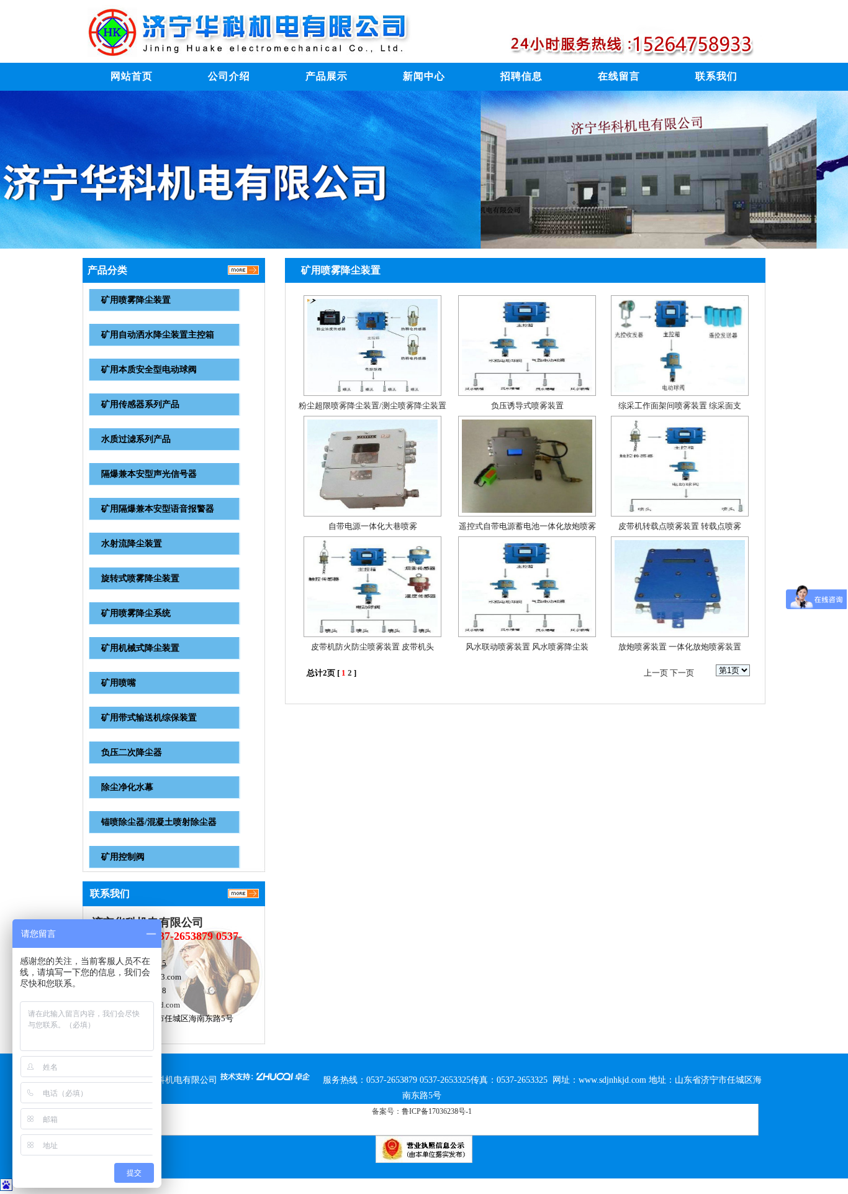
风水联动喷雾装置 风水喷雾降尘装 (527, 646)
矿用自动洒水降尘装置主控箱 (157, 334)
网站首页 (132, 76)
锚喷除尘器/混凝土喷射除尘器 (159, 822)
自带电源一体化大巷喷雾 (372, 526)
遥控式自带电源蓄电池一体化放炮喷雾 (527, 526)
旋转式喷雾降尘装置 (140, 578)
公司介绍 (229, 76)
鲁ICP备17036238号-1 (437, 1111)
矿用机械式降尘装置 (140, 648)
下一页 (682, 672)
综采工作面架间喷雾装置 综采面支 (679, 405)
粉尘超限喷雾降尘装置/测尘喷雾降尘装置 (372, 405)
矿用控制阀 (123, 856)
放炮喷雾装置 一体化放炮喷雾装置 (679, 646)
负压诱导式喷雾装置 (527, 405)
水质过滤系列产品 (136, 439)
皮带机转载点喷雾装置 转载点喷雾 (679, 526)
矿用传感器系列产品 (140, 404)
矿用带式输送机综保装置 (149, 717)
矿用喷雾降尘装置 (136, 300)
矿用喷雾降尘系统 (136, 613)
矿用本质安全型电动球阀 (149, 369)
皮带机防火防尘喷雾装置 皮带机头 (372, 646)
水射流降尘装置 (131, 543)
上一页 (656, 672)
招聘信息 (521, 76)
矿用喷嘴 (118, 682)
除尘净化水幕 (127, 787)
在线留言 (619, 76)
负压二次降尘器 (131, 752)
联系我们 (716, 76)
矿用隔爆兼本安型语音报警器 (157, 508)
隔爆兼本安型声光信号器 (149, 474)
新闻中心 (424, 76)
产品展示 (326, 76)
